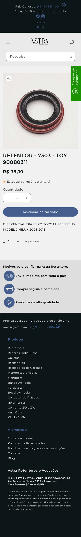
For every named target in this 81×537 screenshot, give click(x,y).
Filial (40, 27)
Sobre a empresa (20, 438)
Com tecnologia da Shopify (55, 533)
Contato (14, 453)
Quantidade (13, 189)
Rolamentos (17, 402)
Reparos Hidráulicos (22, 353)
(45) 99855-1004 (49, 6)
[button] (8, 41)
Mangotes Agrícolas (23, 372)
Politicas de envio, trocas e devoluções (36, 448)
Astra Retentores (29, 533)
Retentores (16, 348)
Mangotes (15, 378)
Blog (11, 458)
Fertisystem (17, 387)
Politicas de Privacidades (26, 443)
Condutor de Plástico (23, 397)
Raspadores (16, 363)
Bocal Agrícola (19, 392)
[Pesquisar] (70, 56)
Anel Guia (15, 412)
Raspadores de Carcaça (25, 367)
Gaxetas (13, 358)
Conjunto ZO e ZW (22, 407)
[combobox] (40, 56)
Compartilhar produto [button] (23, 241)
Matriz (40, 22)
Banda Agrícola (19, 382)
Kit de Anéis (17, 417)
